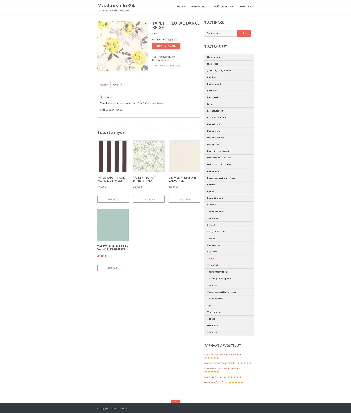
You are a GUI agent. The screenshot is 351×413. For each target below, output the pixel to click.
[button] (145, 23)
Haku (244, 33)
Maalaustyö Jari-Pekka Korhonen (222, 368)
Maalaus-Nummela (215, 376)
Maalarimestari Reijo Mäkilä (219, 363)
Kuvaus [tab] (104, 84)
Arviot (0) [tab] (118, 84)
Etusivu (181, 6)
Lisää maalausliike (223, 6)
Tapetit (165, 60)
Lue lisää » (157, 103)
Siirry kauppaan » (166, 46)
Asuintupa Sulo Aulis (215, 382)
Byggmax (172, 39)
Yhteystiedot (246, 6)
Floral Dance (174, 65)
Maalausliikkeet (199, 6)
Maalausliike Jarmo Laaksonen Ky (222, 354)
